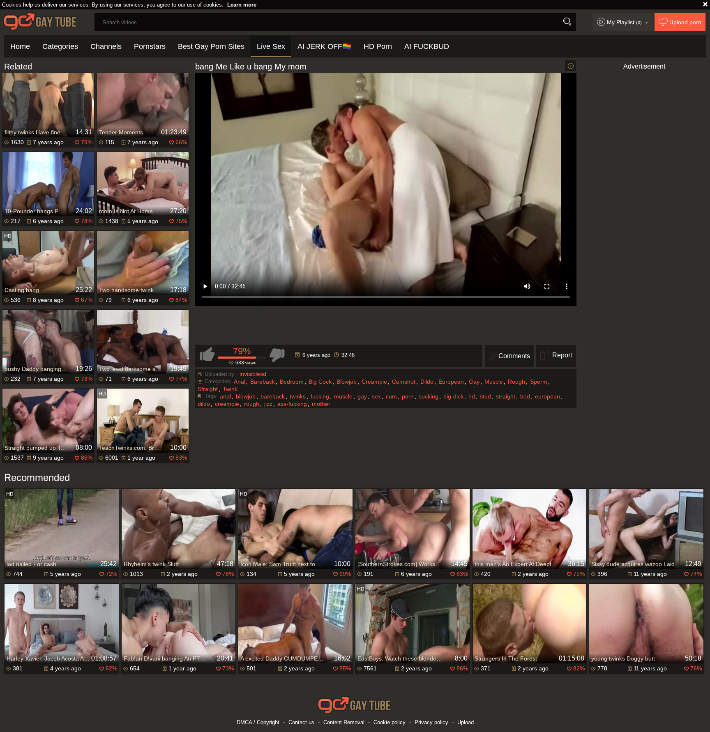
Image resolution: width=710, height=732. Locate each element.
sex (376, 396)
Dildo (426, 381)
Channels (106, 46)
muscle (343, 396)
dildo (204, 404)
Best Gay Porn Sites (211, 46)
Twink (230, 389)
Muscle (493, 381)
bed (525, 396)
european (547, 396)
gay (362, 396)
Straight (208, 389)
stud (485, 396)
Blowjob (347, 381)
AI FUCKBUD (426, 46)
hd (471, 396)
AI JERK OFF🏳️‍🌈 (324, 46)
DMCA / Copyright (258, 722)
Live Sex (271, 46)
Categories (60, 46)
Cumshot (403, 381)
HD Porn (378, 46)
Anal (239, 381)
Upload (465, 722)
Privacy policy (431, 722)
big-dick (453, 396)
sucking (428, 396)
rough (251, 404)
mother (321, 404)
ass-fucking (292, 404)
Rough (516, 381)
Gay (474, 381)
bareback (272, 396)
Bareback (262, 381)
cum (391, 396)
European (451, 381)
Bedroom (292, 381)
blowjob (246, 396)
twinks (298, 396)
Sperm (538, 381)
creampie (227, 404)
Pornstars (150, 46)
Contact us (301, 722)
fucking (320, 396)
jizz (268, 404)
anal (225, 396)
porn (408, 396)
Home (20, 46)
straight (505, 396)
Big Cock (320, 381)
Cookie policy (389, 722)
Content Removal (343, 722)
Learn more (241, 5)
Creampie (374, 381)
